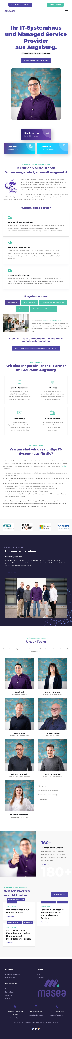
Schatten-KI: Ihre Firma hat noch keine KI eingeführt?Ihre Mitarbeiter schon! (18, 934)
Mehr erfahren (11, 572)
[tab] (12, 302)
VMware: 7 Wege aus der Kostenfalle (17, 911)
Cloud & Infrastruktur (15, 899)
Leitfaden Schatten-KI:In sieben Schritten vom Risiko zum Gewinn (52, 913)
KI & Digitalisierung (49, 902)
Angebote (64, 466)
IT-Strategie (11, 902)
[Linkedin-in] (36, 1029)
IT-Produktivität (52, 419)
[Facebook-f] (33, 1029)
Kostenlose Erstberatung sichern (36, 60)
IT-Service (52, 388)
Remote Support (55, 5)
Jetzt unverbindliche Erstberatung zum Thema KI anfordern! (36, 348)
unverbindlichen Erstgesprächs (52, 321)
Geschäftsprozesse (19, 388)
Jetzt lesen (11, 916)
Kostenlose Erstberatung (20, 5)
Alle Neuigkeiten (59, 894)
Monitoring (19, 419)
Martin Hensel (11, 906)
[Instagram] (38, 1029)
